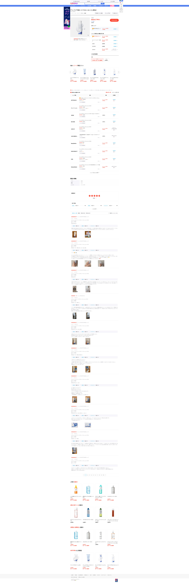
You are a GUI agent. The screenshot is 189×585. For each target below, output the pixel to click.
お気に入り (115, 13)
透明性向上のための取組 (81, 577)
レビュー (100, 1)
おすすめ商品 (113, 1)
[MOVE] (112, 6)
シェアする (108, 13)
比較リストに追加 (99, 13)
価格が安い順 (108, 92)
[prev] (84, 475)
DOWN (122, 11)
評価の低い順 (88, 213)
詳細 (98, 102)
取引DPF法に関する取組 (74, 577)
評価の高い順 (83, 213)
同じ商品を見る (76, 1)
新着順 (79, 213)
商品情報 (88, 1)
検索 (102, 3)
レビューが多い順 (115, 92)
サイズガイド (121, 10)
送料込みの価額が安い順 (76, 92)
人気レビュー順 (74, 213)
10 (103, 475)
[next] (105, 475)
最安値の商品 (114, 20)
